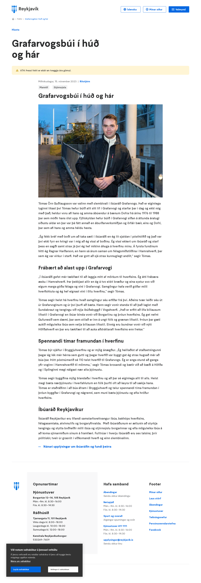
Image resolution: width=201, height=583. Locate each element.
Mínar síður (155, 9)
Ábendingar (116, 494)
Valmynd (181, 9)
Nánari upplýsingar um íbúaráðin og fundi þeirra (77, 446)
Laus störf (155, 498)
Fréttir (19, 19)
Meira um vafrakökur (21, 561)
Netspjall (117, 506)
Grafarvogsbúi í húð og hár (36, 19)
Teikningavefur (158, 517)
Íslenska (132, 9)
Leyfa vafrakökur (21, 569)
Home (13, 19)
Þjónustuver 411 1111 (117, 529)
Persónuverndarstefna (162, 523)
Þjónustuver (156, 510)
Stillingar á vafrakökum (60, 569)
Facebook (155, 529)
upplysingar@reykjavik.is (118, 541)
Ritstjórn (85, 81)
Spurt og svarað (119, 517)
